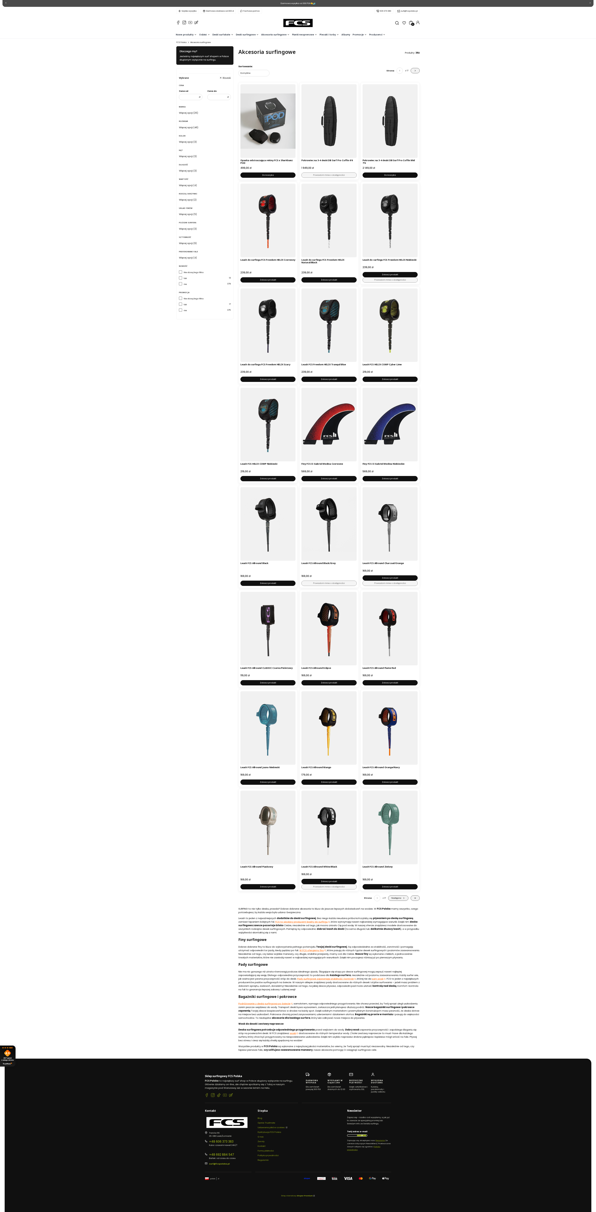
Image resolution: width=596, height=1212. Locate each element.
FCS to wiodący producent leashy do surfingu (301, 921)
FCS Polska (181, 42)
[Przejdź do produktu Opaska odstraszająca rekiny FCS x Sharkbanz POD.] (268, 121)
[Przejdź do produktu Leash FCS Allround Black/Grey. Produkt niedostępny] (329, 524)
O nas (261, 1136)
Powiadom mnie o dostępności (329, 175)
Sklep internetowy (297, 1195)
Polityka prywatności (268, 1155)
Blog (260, 1118)
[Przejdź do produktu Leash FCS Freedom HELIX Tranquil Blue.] (329, 325)
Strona (390, 70)
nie (185, 284)
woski (293, 1033)
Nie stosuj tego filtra (193, 272)
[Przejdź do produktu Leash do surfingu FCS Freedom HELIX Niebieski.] (390, 220)
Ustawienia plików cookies (271, 1127)
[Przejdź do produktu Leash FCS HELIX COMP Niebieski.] (268, 424)
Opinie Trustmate (266, 1122)
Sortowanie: (245, 66)
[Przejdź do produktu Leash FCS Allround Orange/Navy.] (390, 728)
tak (185, 278)
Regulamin (263, 1160)
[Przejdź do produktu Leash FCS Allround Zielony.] (390, 827)
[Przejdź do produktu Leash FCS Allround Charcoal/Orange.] (390, 524)
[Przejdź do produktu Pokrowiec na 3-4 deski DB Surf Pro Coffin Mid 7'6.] (390, 121)
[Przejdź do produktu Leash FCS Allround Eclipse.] (329, 628)
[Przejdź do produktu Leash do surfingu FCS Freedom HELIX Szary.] (268, 325)
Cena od (183, 91)
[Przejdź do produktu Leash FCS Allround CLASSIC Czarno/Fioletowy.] (268, 628)
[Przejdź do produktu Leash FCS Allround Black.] (268, 524)
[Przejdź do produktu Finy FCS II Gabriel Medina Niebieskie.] (390, 424)
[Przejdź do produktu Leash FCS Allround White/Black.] (329, 827)
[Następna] (590, 3)
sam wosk (377, 978)
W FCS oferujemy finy (311, 950)
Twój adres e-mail (357, 1131)
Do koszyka (268, 175)
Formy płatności (266, 1150)
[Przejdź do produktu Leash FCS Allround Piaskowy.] (268, 827)
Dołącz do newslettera (361, 1135)
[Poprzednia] (6, 3)
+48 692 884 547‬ (221, 1155)
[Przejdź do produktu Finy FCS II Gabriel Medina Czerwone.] (329, 424)
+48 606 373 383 (221, 1142)
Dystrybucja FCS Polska (269, 1132)
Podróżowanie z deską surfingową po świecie (264, 1003)
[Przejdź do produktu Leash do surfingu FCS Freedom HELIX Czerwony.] (268, 220)
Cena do (212, 91)
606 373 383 (385, 11)
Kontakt (261, 1146)
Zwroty (261, 1141)
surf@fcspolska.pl (409, 11)
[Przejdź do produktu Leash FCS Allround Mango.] (329, 728)
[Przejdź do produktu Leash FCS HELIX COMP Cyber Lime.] (390, 325)
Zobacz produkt (268, 279)
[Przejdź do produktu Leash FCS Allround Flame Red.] (390, 628)
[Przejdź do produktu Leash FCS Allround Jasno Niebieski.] (268, 728)
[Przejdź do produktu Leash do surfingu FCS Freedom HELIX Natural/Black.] (329, 220)
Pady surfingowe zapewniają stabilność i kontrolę (325, 978)
